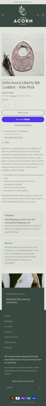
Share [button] (6, 142)
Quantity (5, 100)
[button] (2, 15)
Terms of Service (11, 337)
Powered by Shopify (28, 402)
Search (7, 316)
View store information (13, 137)
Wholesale (8, 321)
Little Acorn (20, 402)
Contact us (8, 332)
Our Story (8, 327)
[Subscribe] (38, 387)
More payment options (23, 125)
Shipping (13, 96)
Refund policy (10, 342)
